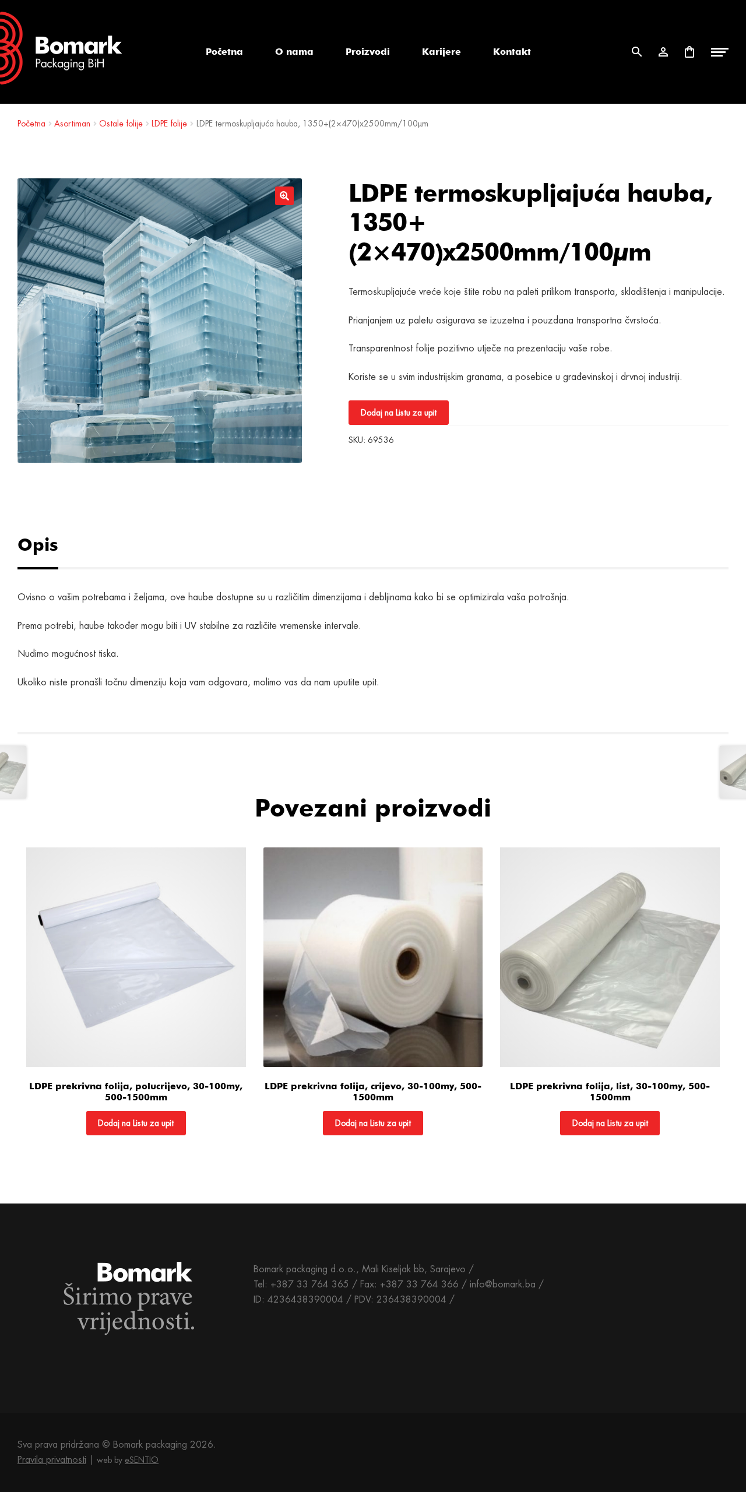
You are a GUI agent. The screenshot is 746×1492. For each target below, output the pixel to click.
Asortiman (72, 123)
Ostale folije (121, 123)
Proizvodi (368, 51)
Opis (37, 544)
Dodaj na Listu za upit (399, 412)
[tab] (51, 545)
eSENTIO (142, 1460)
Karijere (441, 51)
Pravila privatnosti (51, 1460)
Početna (224, 51)
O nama (294, 51)
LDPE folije (169, 123)
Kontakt (512, 51)
